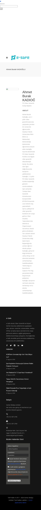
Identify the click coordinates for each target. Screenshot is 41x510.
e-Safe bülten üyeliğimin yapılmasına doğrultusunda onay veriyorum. (18, 469)
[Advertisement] (20, 31)
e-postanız (11, 452)
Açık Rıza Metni (21, 469)
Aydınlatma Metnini (14, 464)
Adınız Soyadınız (13, 446)
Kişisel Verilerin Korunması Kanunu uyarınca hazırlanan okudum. (17, 461)
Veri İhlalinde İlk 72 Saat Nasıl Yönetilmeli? (19, 372)
